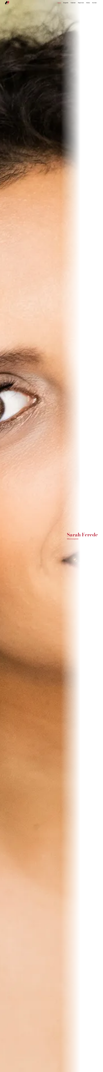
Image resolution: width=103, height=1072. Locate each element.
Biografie (65, 2)
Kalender (73, 2)
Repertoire (81, 2)
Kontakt (94, 2)
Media (88, 2)
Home (59, 2)
